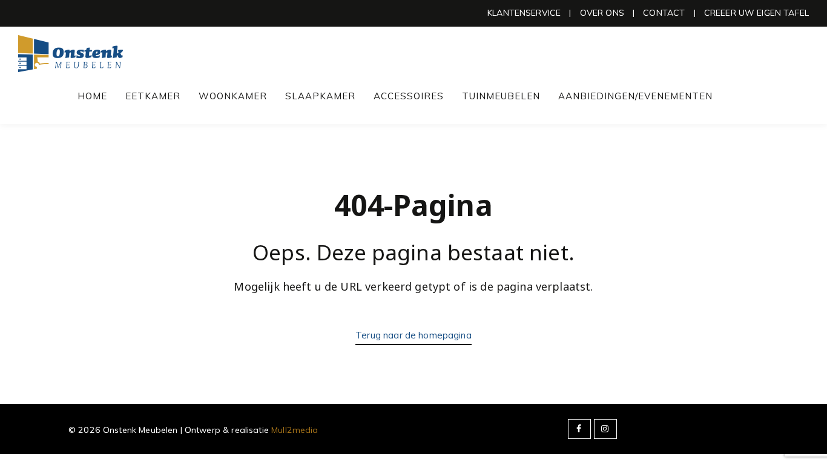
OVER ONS (602, 12)
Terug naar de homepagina (413, 335)
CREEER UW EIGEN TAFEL (756, 12)
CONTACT (664, 12)
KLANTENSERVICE (524, 12)
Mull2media (294, 429)
